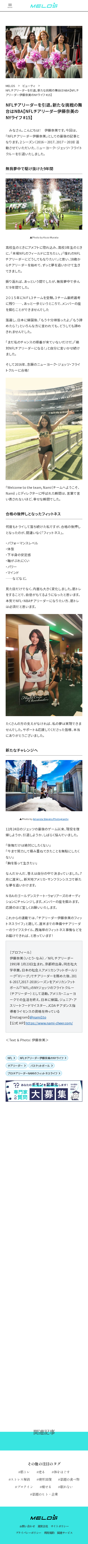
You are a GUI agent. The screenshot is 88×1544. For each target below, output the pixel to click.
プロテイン (25, 1486)
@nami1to (38, 1017)
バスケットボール (40, 1065)
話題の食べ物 (69, 1479)
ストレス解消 (20, 1479)
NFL (10, 1058)
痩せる (46, 1486)
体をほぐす (62, 1471)
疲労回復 (45, 1479)
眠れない (66, 1486)
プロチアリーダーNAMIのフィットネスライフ (32, 1073)
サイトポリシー (60, 1526)
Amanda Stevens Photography (51, 819)
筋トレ (25, 1471)
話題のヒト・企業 (45, 1494)
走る (42, 1471)
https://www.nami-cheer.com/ (49, 1023)
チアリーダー (15, 1065)
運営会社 (43, 1526)
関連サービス (64, 1533)
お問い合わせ (27, 1526)
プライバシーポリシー (28, 1533)
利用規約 (49, 1533)
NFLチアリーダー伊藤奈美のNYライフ (41, 1058)
